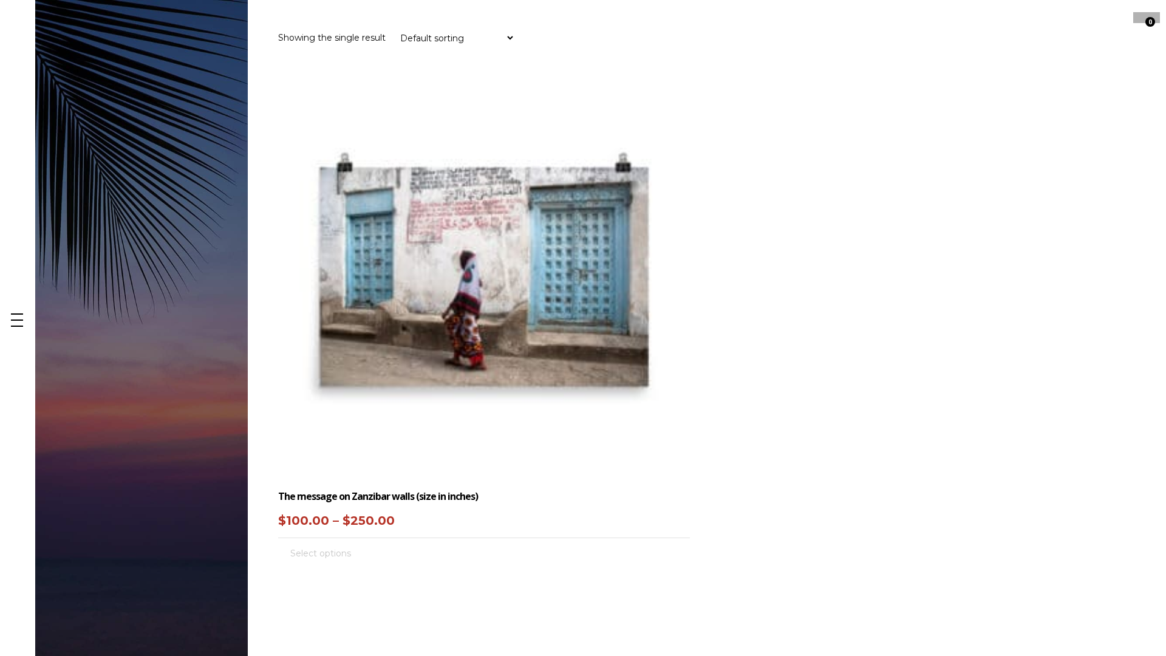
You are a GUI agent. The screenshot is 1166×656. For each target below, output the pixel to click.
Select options (320, 553)
